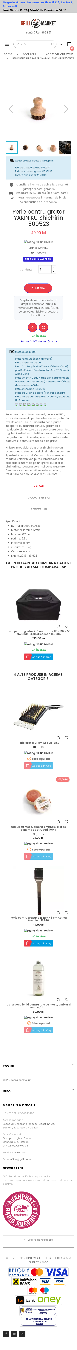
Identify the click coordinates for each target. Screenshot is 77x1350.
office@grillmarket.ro (22, 1159)
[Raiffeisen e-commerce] (24, 1281)
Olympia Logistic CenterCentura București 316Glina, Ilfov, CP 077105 (17, 1142)
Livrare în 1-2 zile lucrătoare (38, 341)
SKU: (33, 253)
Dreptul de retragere (38, 1240)
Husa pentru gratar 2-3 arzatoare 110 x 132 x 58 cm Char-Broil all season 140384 (38, 633)
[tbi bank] (25, 1300)
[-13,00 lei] (38, 800)
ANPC (45, 1262)
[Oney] (49, 1300)
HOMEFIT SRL (16, 1258)
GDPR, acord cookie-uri (17, 1080)
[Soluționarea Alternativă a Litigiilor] (38, 1310)
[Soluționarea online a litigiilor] (38, 1321)
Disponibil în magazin (37, 258)
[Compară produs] (43, 327)
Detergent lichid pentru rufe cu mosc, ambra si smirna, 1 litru (39, 1006)
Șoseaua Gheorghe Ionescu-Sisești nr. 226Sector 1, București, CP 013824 (29, 1125)
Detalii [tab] (38, 486)
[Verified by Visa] (52, 1281)
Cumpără (38, 288)
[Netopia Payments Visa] (38, 1272)
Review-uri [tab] (39, 509)
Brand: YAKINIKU (38, 248)
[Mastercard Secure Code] (38, 1290)
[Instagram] (22, 1334)
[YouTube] (14, 1334)
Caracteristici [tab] (39, 497)
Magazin (9, 2)
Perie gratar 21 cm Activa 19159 (38, 743)
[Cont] (61, 45)
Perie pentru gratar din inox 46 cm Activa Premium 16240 (38, 919)
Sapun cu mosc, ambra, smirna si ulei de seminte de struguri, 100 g (38, 828)
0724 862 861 (42, 32)
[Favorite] (32, 327)
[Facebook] (6, 1334)
